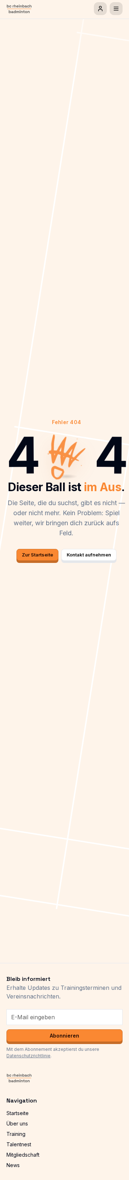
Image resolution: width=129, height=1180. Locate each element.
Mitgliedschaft (22, 1155)
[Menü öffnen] (116, 8)
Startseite (17, 1113)
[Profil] (100, 8)
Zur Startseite (37, 555)
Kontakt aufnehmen (89, 555)
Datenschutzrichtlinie (28, 1055)
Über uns (17, 1123)
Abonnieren (64, 1036)
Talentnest (18, 1144)
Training (15, 1134)
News (13, 1165)
